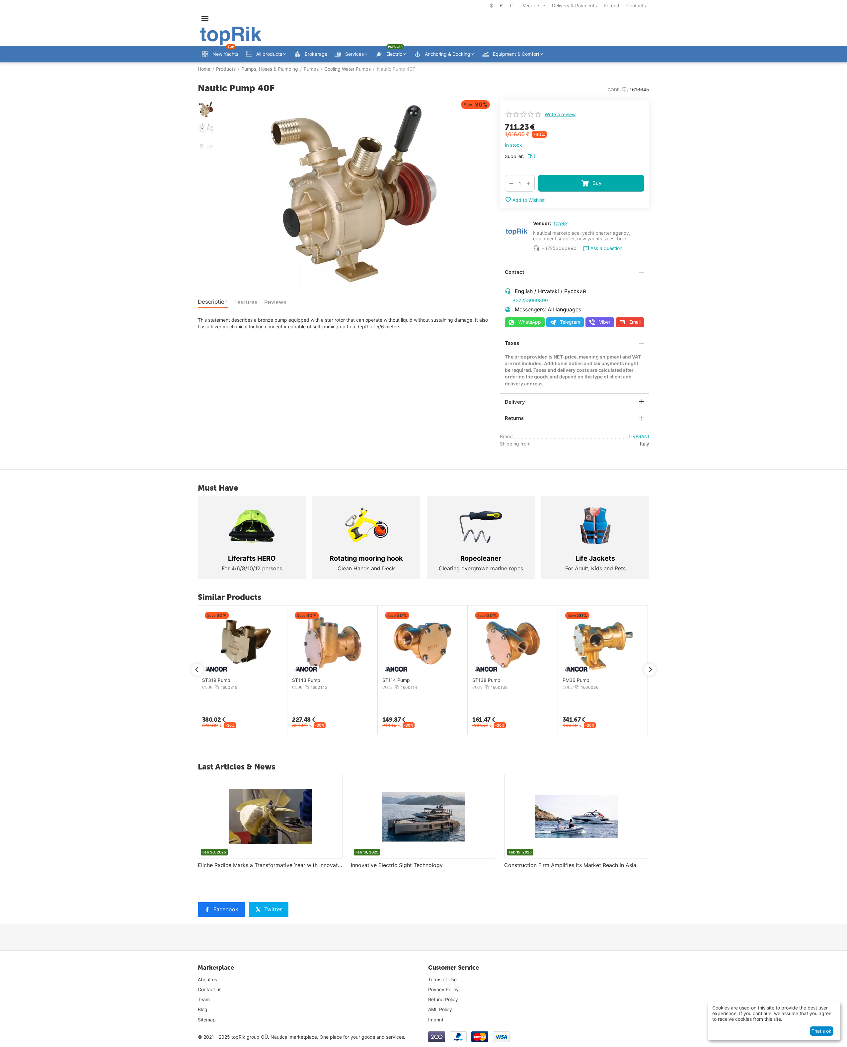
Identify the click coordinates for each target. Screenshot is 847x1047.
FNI (531, 156)
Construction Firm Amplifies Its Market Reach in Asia (570, 865)
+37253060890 (530, 300)
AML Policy (440, 1009)
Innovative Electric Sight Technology (397, 865)
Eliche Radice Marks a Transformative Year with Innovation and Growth (270, 865)
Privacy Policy (443, 989)
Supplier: (514, 156)
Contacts (636, 5)
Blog (202, 1009)
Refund (611, 5)
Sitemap (207, 1019)
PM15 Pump (205, 680)
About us (207, 979)
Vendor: (542, 223)
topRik (561, 223)
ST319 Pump (476, 680)
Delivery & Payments (574, 5)
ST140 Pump (296, 680)
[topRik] (231, 35)
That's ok (821, 1031)
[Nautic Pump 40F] (354, 194)
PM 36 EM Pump (390, 680)
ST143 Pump (566, 680)
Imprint (435, 1019)
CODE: (614, 89)
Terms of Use (442, 979)
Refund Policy (443, 999)
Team (204, 999)
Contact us (209, 989)
